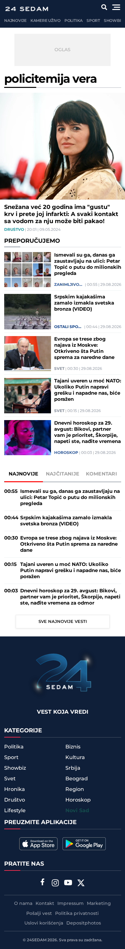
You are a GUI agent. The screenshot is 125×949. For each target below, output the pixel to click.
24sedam (36, 940)
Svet (59, 369)
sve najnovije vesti (62, 621)
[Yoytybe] (68, 883)
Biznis (72, 747)
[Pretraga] (104, 7)
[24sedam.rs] (26, 8)
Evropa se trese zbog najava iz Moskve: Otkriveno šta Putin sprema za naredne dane (84, 348)
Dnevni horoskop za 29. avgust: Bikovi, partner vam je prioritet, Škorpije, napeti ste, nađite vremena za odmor (87, 432)
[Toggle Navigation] (116, 7)
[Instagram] (55, 883)
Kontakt (45, 903)
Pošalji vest (39, 913)
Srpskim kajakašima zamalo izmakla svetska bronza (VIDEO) (84, 303)
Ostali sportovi (68, 327)
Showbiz (113, 21)
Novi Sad (77, 811)
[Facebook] (42, 883)
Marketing (99, 903)
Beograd (76, 779)
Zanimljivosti (69, 285)
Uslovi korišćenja (43, 923)
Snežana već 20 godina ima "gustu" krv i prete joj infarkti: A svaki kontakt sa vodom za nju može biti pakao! (61, 214)
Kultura (75, 757)
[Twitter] (81, 883)
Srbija (72, 768)
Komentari (101, 474)
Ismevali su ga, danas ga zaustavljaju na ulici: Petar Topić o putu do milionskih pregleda (87, 264)
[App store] (38, 843)
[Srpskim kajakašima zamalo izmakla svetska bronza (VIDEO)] (27, 311)
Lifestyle (15, 810)
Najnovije (15, 21)
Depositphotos (83, 923)
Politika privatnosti (77, 913)
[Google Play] (84, 843)
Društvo (14, 230)
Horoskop (66, 453)
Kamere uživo (45, 21)
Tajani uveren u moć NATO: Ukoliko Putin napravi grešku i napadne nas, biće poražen (87, 390)
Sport (93, 21)
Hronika (14, 789)
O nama (23, 903)
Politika (73, 21)
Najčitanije (62, 474)
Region (74, 789)
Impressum (70, 903)
